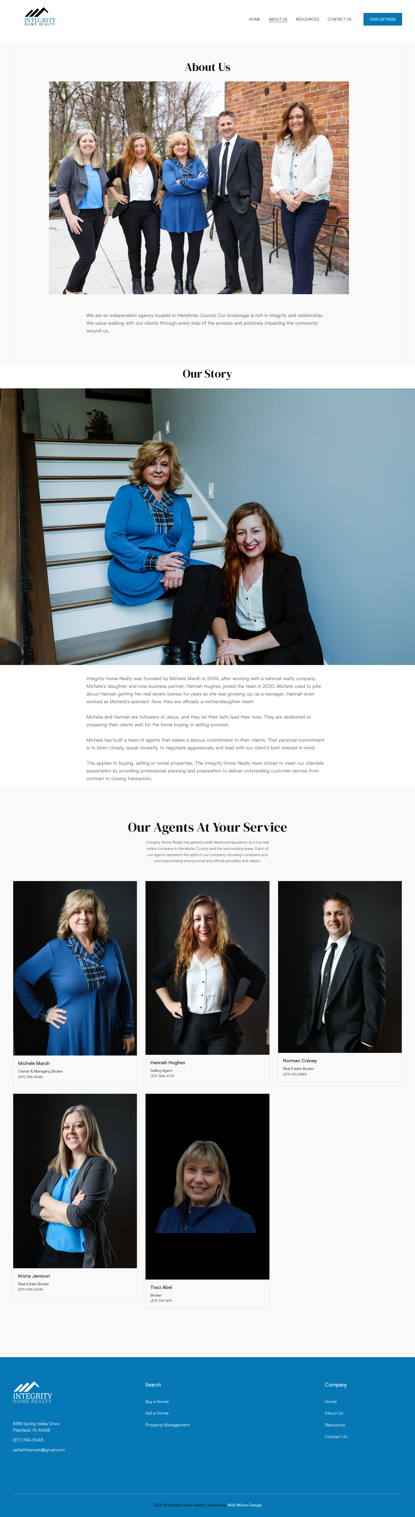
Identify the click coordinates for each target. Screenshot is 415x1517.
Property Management (167, 1424)
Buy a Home (157, 1401)
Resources (335, 1424)
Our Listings (383, 19)
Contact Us (336, 1436)
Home (331, 1401)
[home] (40, 19)
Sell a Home (157, 1413)
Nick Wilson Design (245, 1505)
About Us (334, 1413)
